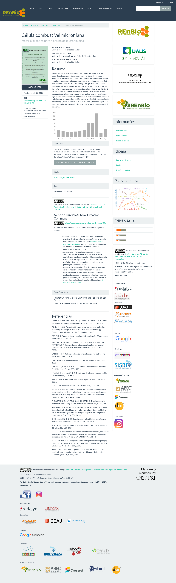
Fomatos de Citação (65, 162)
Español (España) (123, 170)
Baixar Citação (86, 162)
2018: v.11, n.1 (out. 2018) (51, 25)
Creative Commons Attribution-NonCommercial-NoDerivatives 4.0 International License (79, 206)
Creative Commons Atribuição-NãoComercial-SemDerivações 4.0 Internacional (131, 256)
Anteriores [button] (63, 9)
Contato (120, 9)
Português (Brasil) (123, 160)
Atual (51, 9)
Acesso (171, 2)
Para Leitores (121, 130)
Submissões (78, 9)
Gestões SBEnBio (105, 9)
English (119, 165)
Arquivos (34, 25)
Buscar (165, 9)
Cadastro (159, 2)
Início (32, 9)
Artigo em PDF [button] (34, 87)
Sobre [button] (41, 9)
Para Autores (121, 136)
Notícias (90, 9)
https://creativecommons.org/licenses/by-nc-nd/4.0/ (85, 223)
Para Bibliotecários (123, 141)
